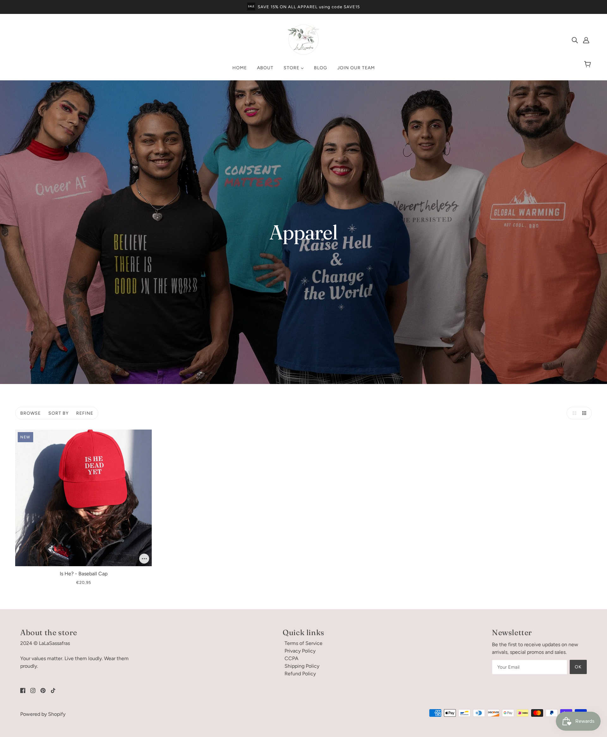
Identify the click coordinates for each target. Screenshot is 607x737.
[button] (573, 413)
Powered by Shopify (42, 714)
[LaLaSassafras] (303, 54)
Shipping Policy (302, 666)
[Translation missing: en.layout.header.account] (586, 40)
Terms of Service (303, 643)
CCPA (291, 658)
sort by (58, 413)
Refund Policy (300, 674)
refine (84, 413)
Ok (578, 667)
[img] (574, 40)
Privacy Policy (300, 651)
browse (30, 413)
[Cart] (588, 64)
